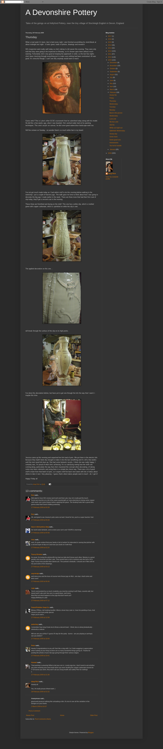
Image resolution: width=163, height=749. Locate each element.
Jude (33, 588)
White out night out (116, 128)
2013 (110, 48)
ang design (35, 573)
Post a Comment (34, 711)
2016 (110, 39)
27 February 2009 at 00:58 (40, 533)
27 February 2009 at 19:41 (40, 655)
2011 (110, 54)
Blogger (90, 732)
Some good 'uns (115, 140)
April (111, 86)
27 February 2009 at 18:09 (40, 639)
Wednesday (114, 104)
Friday (112, 98)
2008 (110, 153)
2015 (110, 42)
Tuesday (113, 107)
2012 (110, 51)
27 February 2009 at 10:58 (40, 617)
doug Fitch (35, 681)
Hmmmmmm (114, 143)
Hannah (34, 662)
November (113, 66)
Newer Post (30, 715)
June (112, 80)
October (113, 68)
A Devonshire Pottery (61, 12)
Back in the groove (116, 113)
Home (62, 715)
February (113, 92)
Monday (112, 110)
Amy (33, 540)
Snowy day (113, 134)
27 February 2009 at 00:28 (40, 507)
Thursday (113, 101)
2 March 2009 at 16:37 (39, 706)
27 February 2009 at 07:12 (40, 600)
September (114, 72)
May (111, 83)
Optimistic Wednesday (117, 131)
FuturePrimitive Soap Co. (40, 607)
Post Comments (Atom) (43, 719)
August (112, 74)
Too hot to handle (115, 146)
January (113, 149)
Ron (32, 495)
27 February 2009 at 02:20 (40, 547)
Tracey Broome (36, 554)
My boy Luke (114, 122)
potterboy (34, 624)
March (112, 89)
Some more (114, 137)
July (111, 77)
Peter (33, 645)
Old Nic (112, 125)
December (113, 62)
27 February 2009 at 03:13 (40, 567)
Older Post (93, 715)
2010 (110, 57)
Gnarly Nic (113, 95)
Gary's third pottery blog (40, 527)
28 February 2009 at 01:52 (40, 692)
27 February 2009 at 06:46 (40, 581)
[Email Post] (49, 484)
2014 (110, 45)
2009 (110, 60)
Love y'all (113, 119)
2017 (110, 36)
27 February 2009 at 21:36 (40, 675)
